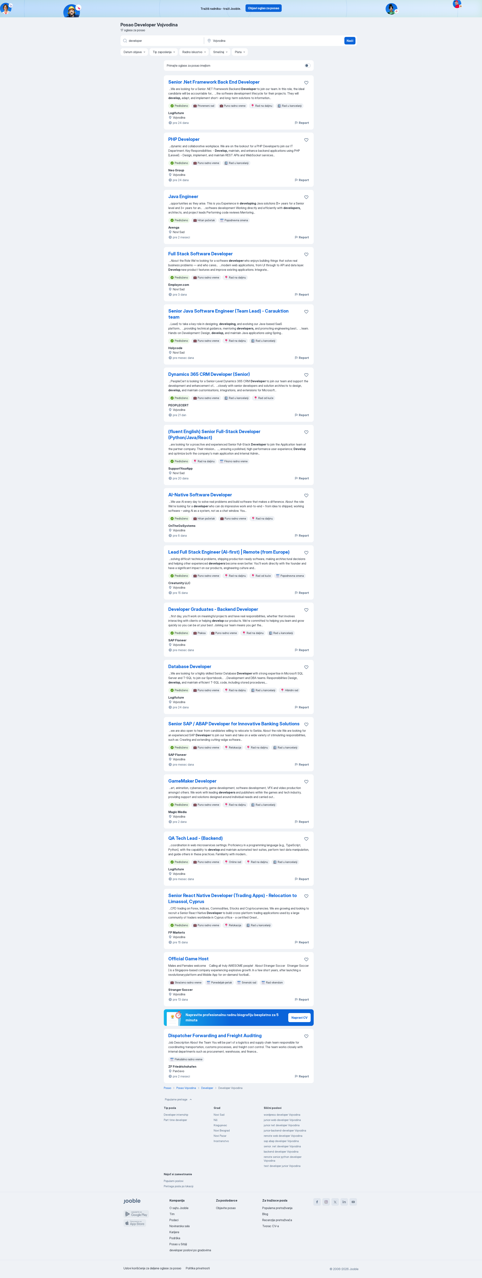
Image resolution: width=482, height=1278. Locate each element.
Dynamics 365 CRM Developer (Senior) (209, 374)
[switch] (308, 65)
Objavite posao (226, 1208)
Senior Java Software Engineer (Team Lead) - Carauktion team (228, 314)
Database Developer (189, 666)
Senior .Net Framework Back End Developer (214, 82)
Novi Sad (219, 1114)
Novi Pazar (220, 1135)
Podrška (174, 1238)
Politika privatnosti (198, 1268)
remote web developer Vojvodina (283, 1135)
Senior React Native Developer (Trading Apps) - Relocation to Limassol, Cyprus (232, 898)
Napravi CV (299, 1017)
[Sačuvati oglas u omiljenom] (306, 83)
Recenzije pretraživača (277, 1220)
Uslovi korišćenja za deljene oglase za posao (152, 1268)
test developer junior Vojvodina (282, 1165)
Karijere (174, 1232)
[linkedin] (344, 1202)
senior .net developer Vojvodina (282, 1146)
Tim (172, 1214)
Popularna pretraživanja (277, 1208)
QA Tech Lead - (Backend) (195, 838)
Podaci (173, 1220)
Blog (265, 1214)
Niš (215, 1120)
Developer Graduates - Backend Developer (213, 609)
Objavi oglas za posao (263, 8)
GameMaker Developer (192, 781)
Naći (350, 41)
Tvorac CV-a (270, 1226)
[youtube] (353, 1202)
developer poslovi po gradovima (190, 1250)
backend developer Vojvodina (281, 1151)
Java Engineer (183, 196)
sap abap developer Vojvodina (281, 1141)
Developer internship (176, 1114)
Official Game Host (188, 958)
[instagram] (326, 1202)
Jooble (353, 1269)
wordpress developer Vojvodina (282, 1114)
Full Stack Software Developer (200, 253)
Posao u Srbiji (178, 1244)
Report (304, 123)
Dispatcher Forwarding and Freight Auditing (215, 1035)
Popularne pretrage (176, 1099)
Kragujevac (220, 1125)
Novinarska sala (179, 1226)
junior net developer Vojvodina (282, 1125)
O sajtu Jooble (178, 1208)
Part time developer (175, 1120)
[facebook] (317, 1202)
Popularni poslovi (173, 1181)
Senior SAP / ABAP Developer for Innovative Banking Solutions (234, 723)
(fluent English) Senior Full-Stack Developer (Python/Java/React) (214, 434)
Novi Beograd (222, 1130)
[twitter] (335, 1202)
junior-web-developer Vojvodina (282, 1120)
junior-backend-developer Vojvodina (285, 1130)
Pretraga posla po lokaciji (178, 1186)
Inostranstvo (221, 1141)
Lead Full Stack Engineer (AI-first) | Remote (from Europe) (229, 552)
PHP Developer (184, 139)
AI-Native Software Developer (200, 494)
